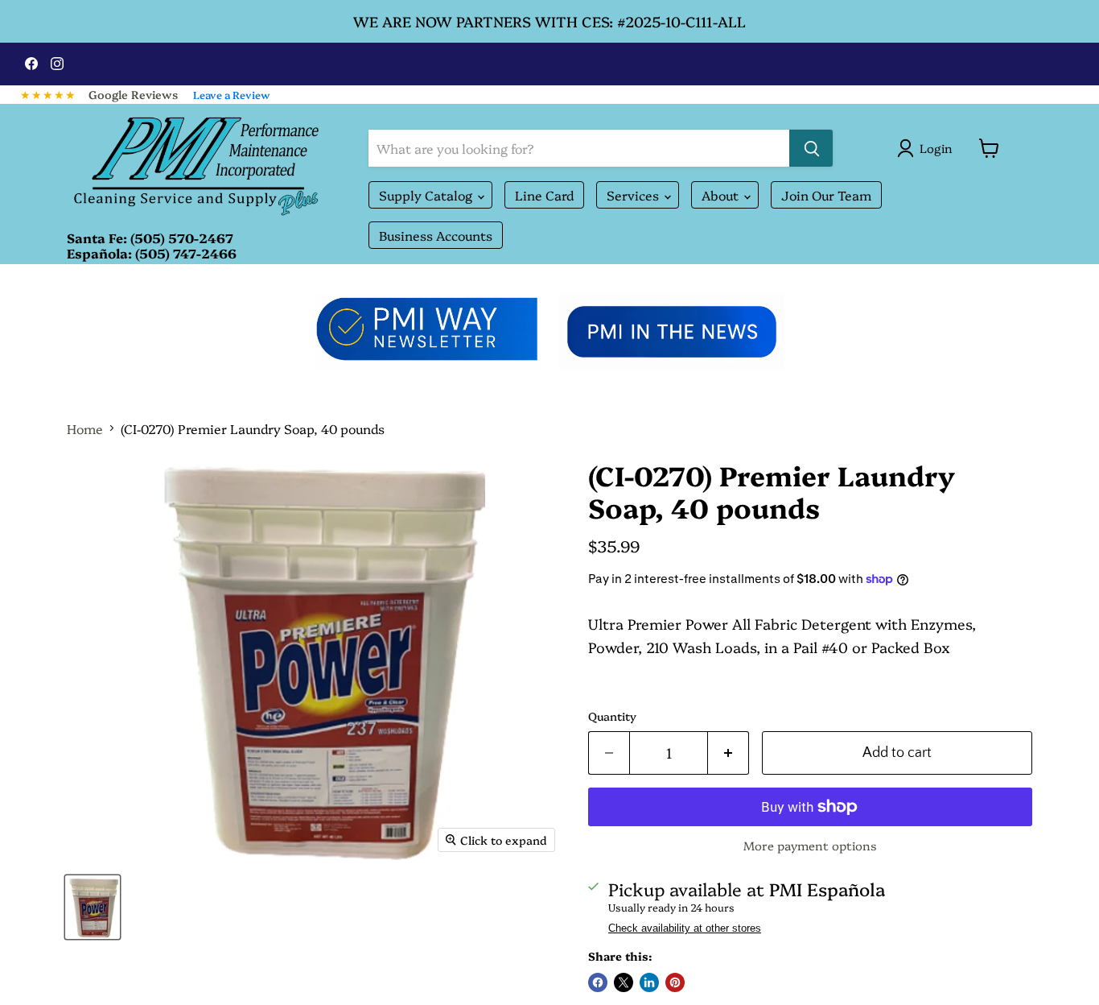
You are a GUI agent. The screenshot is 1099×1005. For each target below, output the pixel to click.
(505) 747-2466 (186, 253)
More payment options (810, 845)
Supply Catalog (427, 195)
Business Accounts (435, 235)
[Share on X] (623, 982)
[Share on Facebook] (597, 982)
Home (85, 428)
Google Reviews (133, 94)
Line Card (544, 195)
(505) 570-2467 (181, 237)
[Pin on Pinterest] (675, 982)
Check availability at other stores (684, 928)
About (722, 195)
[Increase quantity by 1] (728, 753)
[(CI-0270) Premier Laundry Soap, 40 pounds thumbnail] (92, 907)
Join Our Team (826, 195)
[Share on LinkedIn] (649, 982)
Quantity (612, 715)
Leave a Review (231, 94)
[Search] (811, 148)
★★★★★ (48, 94)
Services (634, 195)
